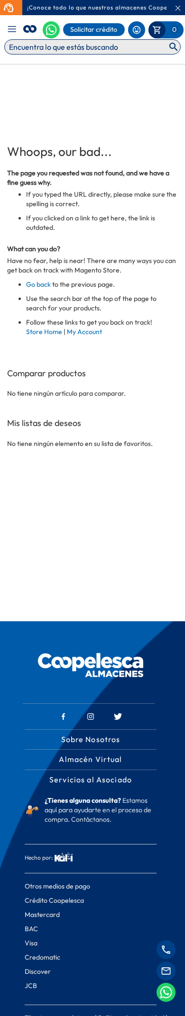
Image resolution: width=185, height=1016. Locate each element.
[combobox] (92, 46)
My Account (84, 331)
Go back (38, 284)
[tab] (91, 691)
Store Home (44, 331)
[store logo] (29, 27)
